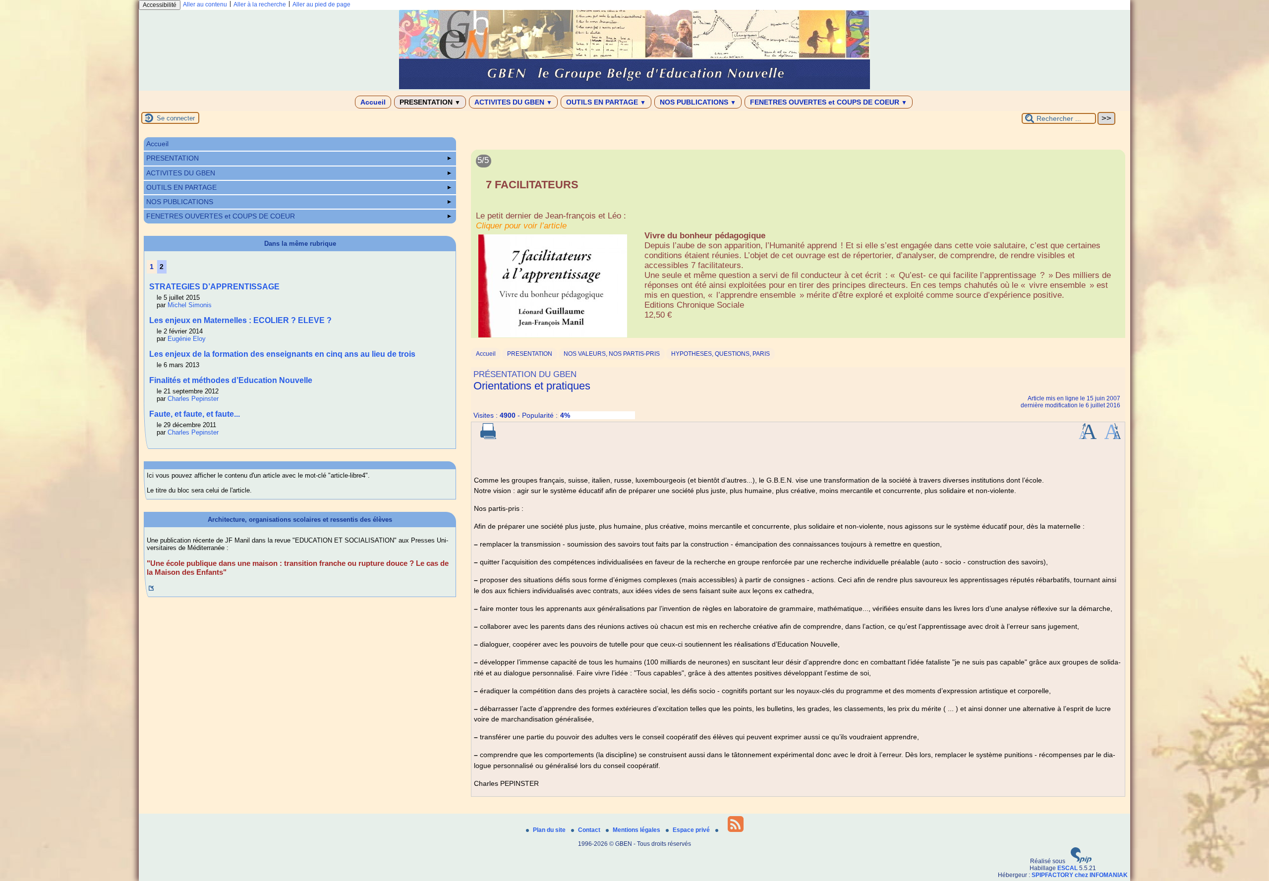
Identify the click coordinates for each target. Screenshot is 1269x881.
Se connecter (176, 118)
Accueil (373, 102)
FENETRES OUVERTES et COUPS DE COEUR (828, 102)
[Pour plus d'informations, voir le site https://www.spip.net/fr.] (1081, 861)
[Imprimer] (488, 437)
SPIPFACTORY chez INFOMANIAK (1080, 875)
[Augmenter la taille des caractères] (1087, 437)
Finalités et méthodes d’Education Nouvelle (230, 380)
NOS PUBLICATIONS (698, 102)
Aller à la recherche (259, 4)
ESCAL (1067, 868)
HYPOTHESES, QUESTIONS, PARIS (720, 353)
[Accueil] (634, 87)
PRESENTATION (430, 102)
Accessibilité (159, 4)
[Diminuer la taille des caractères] (1112, 437)
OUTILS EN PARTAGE (606, 102)
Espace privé (692, 829)
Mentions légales (637, 829)
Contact (590, 829)
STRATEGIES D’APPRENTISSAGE (214, 286)
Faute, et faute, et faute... (194, 414)
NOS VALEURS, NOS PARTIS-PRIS (612, 353)
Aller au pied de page (321, 4)
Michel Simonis (190, 305)
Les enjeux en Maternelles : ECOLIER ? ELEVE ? (240, 320)
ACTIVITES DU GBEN (513, 102)
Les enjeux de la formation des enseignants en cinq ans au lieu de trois (282, 354)
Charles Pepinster (193, 398)
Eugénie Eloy (187, 338)
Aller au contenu (205, 4)
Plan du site (550, 829)
